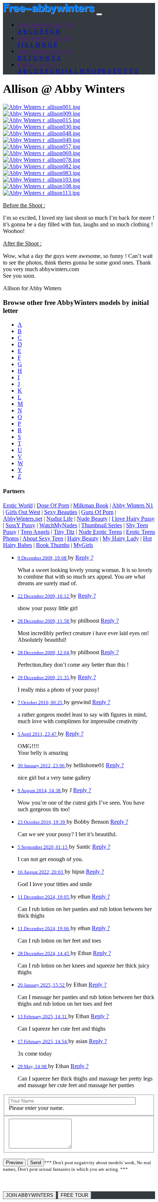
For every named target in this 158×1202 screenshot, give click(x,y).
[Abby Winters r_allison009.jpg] (41, 113)
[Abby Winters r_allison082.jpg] (41, 166)
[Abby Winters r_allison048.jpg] (41, 133)
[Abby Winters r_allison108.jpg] (41, 186)
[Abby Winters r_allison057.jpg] (41, 146)
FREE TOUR (74, 1195)
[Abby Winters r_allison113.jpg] (41, 193)
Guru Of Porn (97, 512)
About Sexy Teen (42, 538)
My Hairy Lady (121, 538)
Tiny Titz (64, 532)
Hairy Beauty (82, 538)
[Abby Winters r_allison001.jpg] (41, 107)
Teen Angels (35, 532)
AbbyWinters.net (22, 519)
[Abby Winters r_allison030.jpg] (41, 127)
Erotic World (18, 505)
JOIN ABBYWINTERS (29, 1195)
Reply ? (84, 557)
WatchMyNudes (58, 525)
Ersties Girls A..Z (38, 64)
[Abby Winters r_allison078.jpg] (41, 160)
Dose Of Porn (53, 505)
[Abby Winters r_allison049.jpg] (41, 140)
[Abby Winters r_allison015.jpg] (41, 120)
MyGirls (83, 545)
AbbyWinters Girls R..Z (45, 51)
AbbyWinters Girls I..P (44, 38)
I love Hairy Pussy (133, 519)
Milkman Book (90, 505)
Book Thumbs (52, 545)
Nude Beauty (92, 519)
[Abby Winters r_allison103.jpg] (41, 179)
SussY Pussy (20, 525)
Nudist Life (59, 519)
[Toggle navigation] (99, 14)
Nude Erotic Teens (100, 532)
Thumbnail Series (101, 525)
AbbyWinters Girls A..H (46, 25)
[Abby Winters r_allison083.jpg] (41, 173)
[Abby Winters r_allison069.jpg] (41, 153)
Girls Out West (23, 512)
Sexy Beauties (60, 512)
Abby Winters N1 (132, 505)
